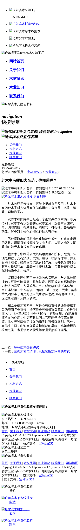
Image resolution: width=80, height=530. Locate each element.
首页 (12, 369)
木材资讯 (15, 383)
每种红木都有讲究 (26, 347)
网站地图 (72, 431)
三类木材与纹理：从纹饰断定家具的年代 (42, 351)
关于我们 (15, 376)
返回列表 (39, 196)
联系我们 (15, 398)
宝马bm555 (34, 172)
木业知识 (51, 172)
